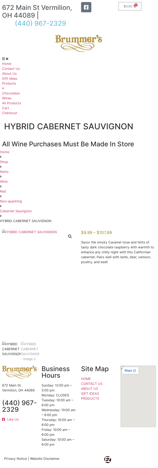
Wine (4, 181)
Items (4, 172)
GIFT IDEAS (90, 393)
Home (4, 152)
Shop (4, 162)
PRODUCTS (90, 398)
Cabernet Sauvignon (16, 211)
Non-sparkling (11, 201)
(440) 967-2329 (19, 406)
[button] (70, 236)
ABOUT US (89, 389)
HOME (86, 379)
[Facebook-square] (86, 7)
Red (3, 191)
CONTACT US (91, 384)
